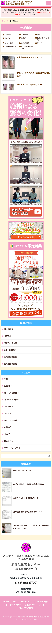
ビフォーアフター (11, 399)
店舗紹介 (7, 427)
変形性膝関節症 (10, 364)
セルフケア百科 (10, 420)
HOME (6, 601)
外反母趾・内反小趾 (27, 48)
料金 (6, 379)
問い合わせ (8, 441)
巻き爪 (39, 43)
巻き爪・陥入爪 (10, 343)
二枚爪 (23, 38)
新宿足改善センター (26, 562)
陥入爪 (7, 38)
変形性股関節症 (10, 357)
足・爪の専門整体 (11, 392)
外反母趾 (8, 35)
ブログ (7, 434)
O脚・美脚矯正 (10, 47)
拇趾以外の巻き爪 (43, 39)
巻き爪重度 (9, 43)
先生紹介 (7, 386)
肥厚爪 (39, 35)
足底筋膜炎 (8, 329)
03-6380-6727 (26, 582)
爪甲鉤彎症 (25, 35)
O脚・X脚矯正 (10, 350)
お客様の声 (8, 406)
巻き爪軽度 (25, 43)
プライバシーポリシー (13, 448)
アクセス (7, 413)
